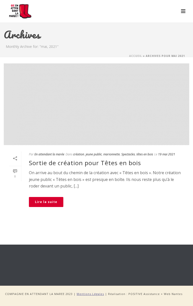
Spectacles (128, 154)
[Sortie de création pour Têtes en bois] (96, 104)
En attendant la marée (49, 154)
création (78, 154)
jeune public (94, 154)
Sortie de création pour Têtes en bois (85, 163)
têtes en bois (144, 154)
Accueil (135, 56)
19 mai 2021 (166, 154)
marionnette (111, 154)
